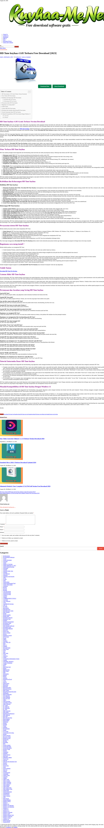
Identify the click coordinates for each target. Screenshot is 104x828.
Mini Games (6, 690)
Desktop (5, 620)
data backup (6, 608)
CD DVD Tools (7, 593)
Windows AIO (6, 813)
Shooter (5, 750)
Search (2, 546)
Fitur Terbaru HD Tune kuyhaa (8, 95)
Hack (4, 665)
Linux (4, 680)
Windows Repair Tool (8, 815)
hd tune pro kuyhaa (53, 414)
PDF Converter (6, 711)
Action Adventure (7, 560)
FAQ (4, 39)
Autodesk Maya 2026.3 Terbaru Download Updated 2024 (18, 462)
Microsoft (5, 686)
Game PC (5, 656)
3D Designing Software (8, 557)
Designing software (7, 617)
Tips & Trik (6, 765)
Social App (5, 759)
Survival (5, 764)
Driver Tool (6, 631)
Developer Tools (7, 623)
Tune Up (5, 769)
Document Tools (7, 627)
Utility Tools (6, 779)
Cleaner (5, 597)
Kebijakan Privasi (7, 41)
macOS (5, 682)
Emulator (5, 641)
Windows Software (7, 816)
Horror (4, 668)
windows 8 (5, 809)
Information (6, 674)
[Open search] (0, 45)
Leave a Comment (26, 57)
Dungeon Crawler (7, 635)
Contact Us (5, 35)
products (5, 727)
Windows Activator (7, 812)
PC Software (6, 706)
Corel (4, 602)
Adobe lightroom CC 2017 (9, 565)
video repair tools (7, 787)
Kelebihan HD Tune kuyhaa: (10, 99)
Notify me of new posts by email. (10, 540)
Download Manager (8, 628)
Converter (5, 599)
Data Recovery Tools (8, 610)
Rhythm (5, 741)
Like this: (7, 115)
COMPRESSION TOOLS (9, 598)
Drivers (5, 634)
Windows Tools (7, 817)
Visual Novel (6, 794)
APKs (4, 578)
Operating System (7, 702)
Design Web (6, 616)
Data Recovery (6, 609)
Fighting (5, 646)
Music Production (7, 694)
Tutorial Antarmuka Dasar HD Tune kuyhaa (11, 112)
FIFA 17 (5, 645)
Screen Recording (7, 748)
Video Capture (6, 780)
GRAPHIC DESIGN (8, 661)
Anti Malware (6, 573)
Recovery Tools (7, 737)
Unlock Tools (6, 775)
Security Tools (6, 749)
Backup (5, 587)
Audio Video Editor (8, 584)
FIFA (4, 643)
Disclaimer (5, 37)
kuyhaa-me (18, 57)
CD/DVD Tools (7, 594)
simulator (5, 753)
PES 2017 (5, 716)
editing (4, 639)
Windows (5, 802)
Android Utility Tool (8, 571)
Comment (3, 524)
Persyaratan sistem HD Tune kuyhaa (9, 103)
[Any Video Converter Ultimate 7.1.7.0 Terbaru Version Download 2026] (11, 435)
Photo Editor (6, 720)
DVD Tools (6, 636)
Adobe (4, 562)
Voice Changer (6, 796)
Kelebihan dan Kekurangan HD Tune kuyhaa (11, 97)
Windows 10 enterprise (8, 807)
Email (2, 529)
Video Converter (7, 783)
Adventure (5, 568)
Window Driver (7, 801)
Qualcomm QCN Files (8, 732)
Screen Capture (6, 745)
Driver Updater (6, 632)
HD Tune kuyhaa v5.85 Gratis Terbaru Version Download (14, 94)
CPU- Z (5, 605)
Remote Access (6, 738)
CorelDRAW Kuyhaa (8, 604)
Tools (4, 767)
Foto (4, 652)
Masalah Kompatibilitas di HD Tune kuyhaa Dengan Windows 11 (16, 114)
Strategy (5, 763)
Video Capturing (7, 782)
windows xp (6, 819)
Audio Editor (6, 582)
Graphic (5, 660)
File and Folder (6, 647)
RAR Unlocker (6, 735)
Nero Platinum (6, 697)
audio (4, 580)
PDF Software (6, 715)
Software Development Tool (10, 761)
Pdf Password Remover (8, 713)
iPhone (4, 676)
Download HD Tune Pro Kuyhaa (8, 271)
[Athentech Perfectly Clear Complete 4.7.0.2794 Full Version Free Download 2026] (11, 483)
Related (6, 117)
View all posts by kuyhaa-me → (7, 507)
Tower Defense (6, 768)
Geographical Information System (11, 658)
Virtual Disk (6, 790)
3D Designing (6, 556)
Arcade (5, 579)
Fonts (4, 650)
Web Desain (6, 798)
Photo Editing (6, 719)
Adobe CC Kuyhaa (7, 564)
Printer (4, 726)
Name (2, 526)
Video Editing (6, 785)
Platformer (5, 722)
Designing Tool (7, 619)
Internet (5, 675)
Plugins (5, 723)
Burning (5, 590)
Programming (6, 728)
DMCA (5, 38)
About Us (5, 34)
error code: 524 (6, 642)
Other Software (6, 704)
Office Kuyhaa (6, 701)
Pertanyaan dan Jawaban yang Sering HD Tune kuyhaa (13, 110)
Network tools (6, 698)
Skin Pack (5, 756)
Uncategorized (3, 49)
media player (6, 683)
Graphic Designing (7, 663)
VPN (4, 797)
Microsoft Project (7, 689)
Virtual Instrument (7, 791)
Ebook (4, 638)
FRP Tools (5, 653)
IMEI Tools (6, 671)
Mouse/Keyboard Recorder (9, 691)
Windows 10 (6, 804)
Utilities (5, 778)
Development (6, 624)
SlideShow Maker (7, 757)
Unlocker (5, 776)
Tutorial (5, 771)
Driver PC (5, 630)
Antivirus (5, 575)
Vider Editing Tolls (7, 789)
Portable (5, 724)
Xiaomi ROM (6, 822)
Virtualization (6, 793)
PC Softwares (6, 708)
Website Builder (7, 800)
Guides (4, 664)
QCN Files (5, 731)
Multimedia (6, 693)
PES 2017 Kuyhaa (7, 717)
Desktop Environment (8, 621)
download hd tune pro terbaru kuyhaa (39, 414)
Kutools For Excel (7, 679)
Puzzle (4, 730)
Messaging (5, 684)
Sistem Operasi (6, 754)
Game (4, 654)
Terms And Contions (8, 42)
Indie (4, 672)
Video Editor (6, 786)
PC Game (5, 705)
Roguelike (5, 742)
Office (4, 700)
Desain (4, 613)
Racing (4, 734)
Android (5, 569)
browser (5, 589)
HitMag (15, 827)
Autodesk (5, 586)
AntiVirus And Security (8, 576)
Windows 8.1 (6, 811)
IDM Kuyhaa (6, 669)
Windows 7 (6, 808)
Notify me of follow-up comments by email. (12, 538)
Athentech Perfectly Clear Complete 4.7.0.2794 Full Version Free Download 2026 (25, 486)
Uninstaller (5, 774)
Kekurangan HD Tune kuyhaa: (10, 101)
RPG (4, 743)
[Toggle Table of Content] (28, 91)
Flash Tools (6, 649)
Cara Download (7, 591)
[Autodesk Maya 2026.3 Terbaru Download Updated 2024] (11, 459)
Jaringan (5, 678)
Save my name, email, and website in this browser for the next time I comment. (21, 535)
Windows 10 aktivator (8, 805)
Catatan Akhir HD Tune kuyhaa (8, 108)
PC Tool (5, 709)
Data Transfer (6, 612)
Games (4, 657)
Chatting (5, 595)
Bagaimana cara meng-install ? (8, 104)
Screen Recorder (7, 746)
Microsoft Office (7, 687)
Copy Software (6, 601)
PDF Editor (6, 712)
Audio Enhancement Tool (9, 583)
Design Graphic (7, 615)
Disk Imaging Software (8, 626)
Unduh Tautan (5, 106)
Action (4, 558)
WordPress (8, 827)
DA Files (5, 606)
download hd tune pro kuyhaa (23, 414)
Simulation (5, 752)
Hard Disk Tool (7, 667)
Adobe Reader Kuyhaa (8, 567)
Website (2, 532)
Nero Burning (6, 695)
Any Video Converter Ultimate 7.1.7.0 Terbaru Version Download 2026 (22, 438)
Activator (5, 561)
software (5, 760)
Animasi (5, 572)
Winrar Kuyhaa (6, 820)
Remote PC (6, 739)
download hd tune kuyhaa (10, 414)
